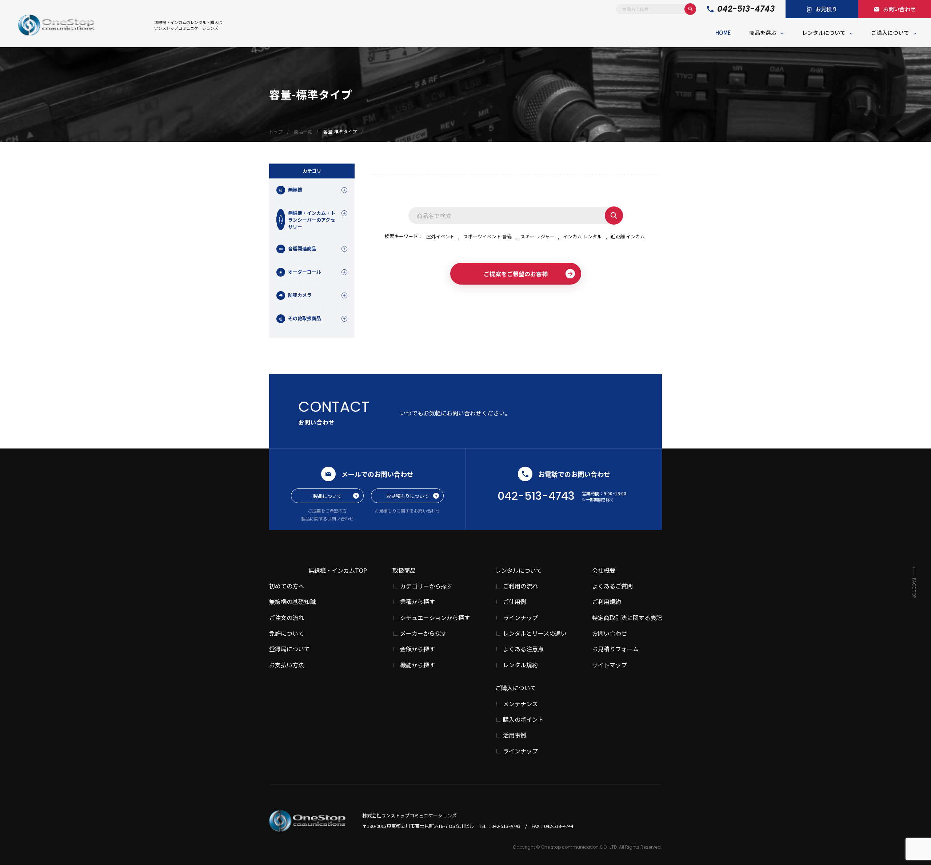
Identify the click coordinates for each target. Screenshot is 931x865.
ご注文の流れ (286, 617)
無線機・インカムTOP (337, 570)
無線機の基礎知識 (292, 601)
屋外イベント (440, 236)
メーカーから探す (423, 633)
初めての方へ (286, 586)
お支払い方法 (286, 664)
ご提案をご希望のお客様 (516, 273)
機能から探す (417, 665)
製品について (327, 495)
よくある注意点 (523, 649)
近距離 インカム (628, 236)
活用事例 (514, 735)
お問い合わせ (609, 633)
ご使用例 (514, 602)
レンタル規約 (520, 665)
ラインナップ (520, 617)
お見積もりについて (407, 495)
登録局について (289, 648)
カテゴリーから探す (426, 586)
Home (723, 32)
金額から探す (417, 649)
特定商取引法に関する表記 (627, 617)
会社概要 (603, 570)
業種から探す (417, 602)
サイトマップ (609, 664)
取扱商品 (404, 570)
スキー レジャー (537, 236)
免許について (286, 633)
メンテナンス (520, 704)
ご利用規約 (606, 601)
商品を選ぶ (762, 32)
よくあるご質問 (612, 586)
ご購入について (890, 32)
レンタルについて (824, 32)
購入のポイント (523, 719)
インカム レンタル (582, 236)
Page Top (914, 588)
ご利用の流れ (520, 586)
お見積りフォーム (615, 648)
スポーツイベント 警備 (487, 236)
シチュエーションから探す (435, 617)
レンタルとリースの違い (535, 633)
